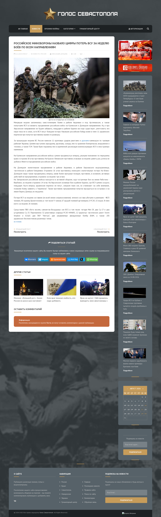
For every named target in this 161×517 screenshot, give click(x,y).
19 (132, 409)
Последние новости (92, 486)
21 (139, 409)
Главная (24, 29)
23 (146, 409)
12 (132, 405)
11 (129, 405)
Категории (69, 29)
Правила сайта (89, 490)
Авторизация (136, 29)
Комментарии (89, 498)
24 (125, 414)
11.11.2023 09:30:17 (21, 54)
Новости (36, 29)
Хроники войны (51, 29)
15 (142, 405)
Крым (64, 486)
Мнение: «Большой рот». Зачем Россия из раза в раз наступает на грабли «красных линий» (28, 301)
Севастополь (66, 490)
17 (125, 409)
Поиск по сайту (90, 494)
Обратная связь (90, 502)
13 (135, 405)
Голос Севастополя (46, 512)
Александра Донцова (59, 54)
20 (135, 409)
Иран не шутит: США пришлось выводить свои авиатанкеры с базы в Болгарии (94, 301)
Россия (43, 54)
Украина (65, 498)
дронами (85, 140)
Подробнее (127, 105)
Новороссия (66, 494)
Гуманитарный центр (89, 29)
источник (18, 221)
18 (129, 409)
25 (129, 414)
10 (125, 405)
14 (139, 405)
